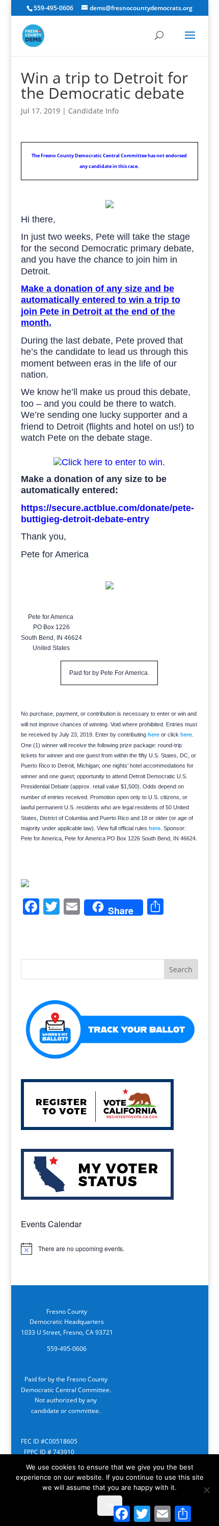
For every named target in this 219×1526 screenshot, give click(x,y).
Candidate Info (93, 111)
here (153, 734)
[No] (206, 1490)
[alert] (109, 1248)
